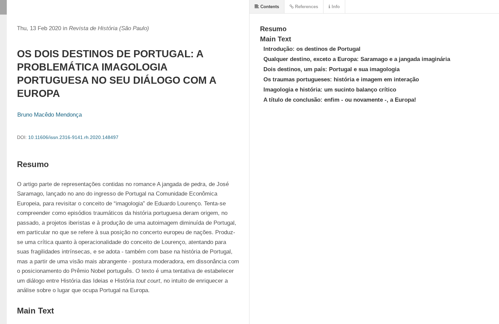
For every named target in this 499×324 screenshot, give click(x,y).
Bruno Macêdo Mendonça (49, 115)
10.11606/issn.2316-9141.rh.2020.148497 (73, 137)
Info (335, 6)
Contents (269, 6)
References (306, 6)
